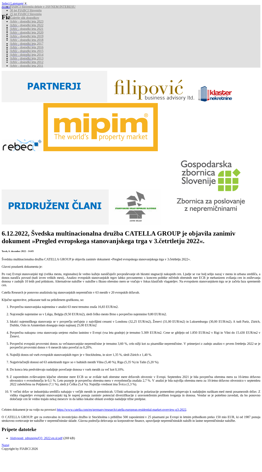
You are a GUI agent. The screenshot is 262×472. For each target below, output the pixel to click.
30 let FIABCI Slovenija (26, 10)
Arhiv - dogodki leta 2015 (26, 51)
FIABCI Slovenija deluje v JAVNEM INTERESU (43, 6)
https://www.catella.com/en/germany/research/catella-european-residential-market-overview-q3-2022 (121, 409)
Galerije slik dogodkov (24, 17)
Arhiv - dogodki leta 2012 (26, 62)
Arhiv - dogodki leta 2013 (26, 58)
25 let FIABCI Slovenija (26, 14)
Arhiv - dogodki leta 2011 (26, 65)
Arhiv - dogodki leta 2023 (26, 21)
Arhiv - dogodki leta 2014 (26, 54)
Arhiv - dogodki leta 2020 (26, 32)
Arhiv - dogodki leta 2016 (26, 47)
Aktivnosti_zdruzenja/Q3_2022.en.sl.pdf (36, 438)
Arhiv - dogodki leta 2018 (26, 40)
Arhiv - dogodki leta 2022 (26, 25)
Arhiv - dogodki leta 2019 (26, 36)
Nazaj (5, 445)
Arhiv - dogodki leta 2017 (26, 43)
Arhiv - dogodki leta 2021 (26, 29)
